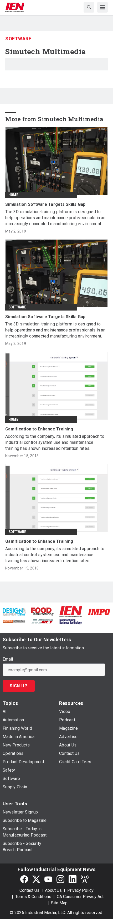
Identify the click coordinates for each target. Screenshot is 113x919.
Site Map (59, 902)
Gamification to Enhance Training (39, 429)
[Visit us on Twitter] (36, 879)
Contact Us (29, 890)
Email (8, 659)
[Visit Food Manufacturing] (42, 611)
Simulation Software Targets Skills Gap (45, 204)
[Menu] (102, 7)
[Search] (89, 7)
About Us (53, 890)
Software (18, 38)
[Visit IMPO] (99, 611)
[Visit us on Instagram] (60, 879)
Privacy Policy (80, 890)
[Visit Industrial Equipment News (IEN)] (70, 611)
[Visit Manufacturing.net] (42, 620)
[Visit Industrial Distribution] (14, 620)
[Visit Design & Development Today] (14, 611)
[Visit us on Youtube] (48, 879)
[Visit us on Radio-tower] (85, 879)
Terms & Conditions (33, 896)
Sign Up (19, 685)
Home (13, 195)
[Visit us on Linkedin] (72, 879)
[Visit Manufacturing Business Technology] (70, 620)
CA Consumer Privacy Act (80, 896)
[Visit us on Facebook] (24, 879)
